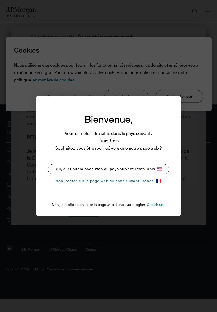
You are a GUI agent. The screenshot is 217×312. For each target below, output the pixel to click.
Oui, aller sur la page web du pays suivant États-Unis (105, 169)
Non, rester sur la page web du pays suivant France (105, 181)
